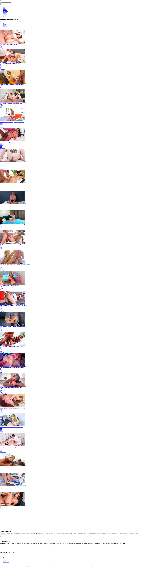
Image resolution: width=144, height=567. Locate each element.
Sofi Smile (2, 169)
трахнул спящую (3, 527)
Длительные (5, 26)
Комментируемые (6, 27)
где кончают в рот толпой (11, 527)
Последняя (5, 524)
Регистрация (5, 560)
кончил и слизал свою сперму (29, 527)
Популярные (5, 11)
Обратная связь (6, 562)
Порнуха (4, 16)
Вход (4, 561)
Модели (4, 13)
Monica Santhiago (3, 393)
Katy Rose (2, 127)
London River (2, 209)
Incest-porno (2, 229)
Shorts (4, 8)
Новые (4, 7)
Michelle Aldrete (3, 452)
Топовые (4, 9)
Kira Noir (2, 352)
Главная (4, 6)
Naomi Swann (3, 270)
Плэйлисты (5, 14)
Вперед (4, 525)
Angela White (2, 148)
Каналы (4, 15)
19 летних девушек (38, 527)
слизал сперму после (20, 527)
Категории (5, 12)
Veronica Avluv (3, 69)
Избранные (5, 28)
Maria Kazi (2, 311)
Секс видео (5, 10)
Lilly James (2, 432)
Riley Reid (2, 491)
